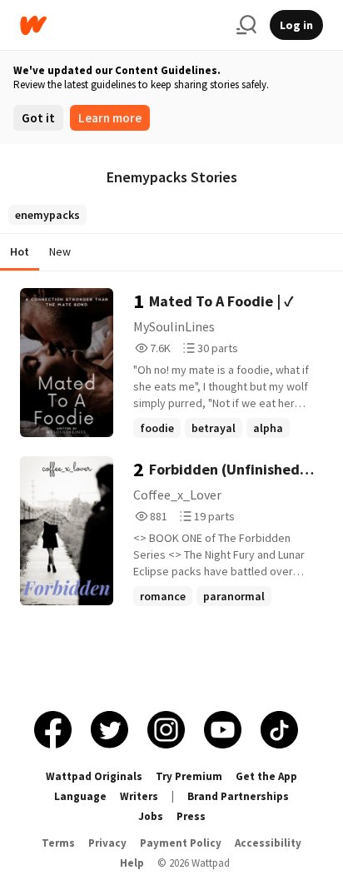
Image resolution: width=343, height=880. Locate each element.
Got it (38, 118)
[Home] (121, 25)
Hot (19, 251)
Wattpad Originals (94, 776)
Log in (296, 24)
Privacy (107, 843)
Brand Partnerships (238, 796)
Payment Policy (180, 843)
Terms (58, 843)
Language (80, 796)
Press (191, 816)
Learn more (110, 118)
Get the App (266, 776)
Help (132, 863)
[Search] (246, 25)
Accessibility (268, 843)
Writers (139, 796)
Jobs (150, 816)
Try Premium (189, 776)
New (60, 251)
